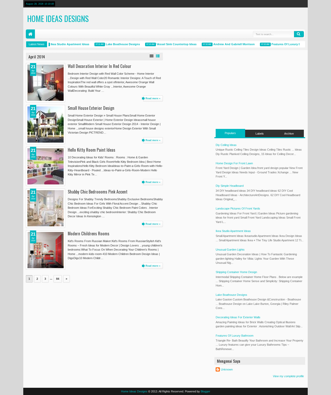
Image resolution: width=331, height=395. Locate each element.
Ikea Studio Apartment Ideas (67, 44)
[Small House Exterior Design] (45, 124)
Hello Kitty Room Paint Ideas (91, 149)
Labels (259, 133)
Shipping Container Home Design (236, 272)
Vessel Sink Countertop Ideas (174, 44)
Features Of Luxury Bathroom (289, 44)
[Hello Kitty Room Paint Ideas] (45, 166)
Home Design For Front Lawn (234, 163)
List (157, 56)
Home (30, 33)
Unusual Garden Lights (230, 249)
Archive (289, 133)
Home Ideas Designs (58, 18)
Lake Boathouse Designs (120, 44)
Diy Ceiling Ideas (226, 144)
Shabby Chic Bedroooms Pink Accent (97, 191)
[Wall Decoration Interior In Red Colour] (45, 82)
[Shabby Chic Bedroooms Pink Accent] (45, 208)
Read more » (153, 98)
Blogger (205, 391)
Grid (151, 56)
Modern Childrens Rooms (88, 233)
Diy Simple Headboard (230, 185)
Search (299, 34)
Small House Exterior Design (91, 108)
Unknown (227, 369)
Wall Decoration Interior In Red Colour (99, 66)
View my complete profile (288, 376)
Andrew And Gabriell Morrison (231, 44)
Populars (230, 133)
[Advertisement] (260, 89)
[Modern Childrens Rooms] (45, 250)
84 (57, 278)
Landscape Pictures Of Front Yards (238, 208)
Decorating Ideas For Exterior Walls (238, 317)
